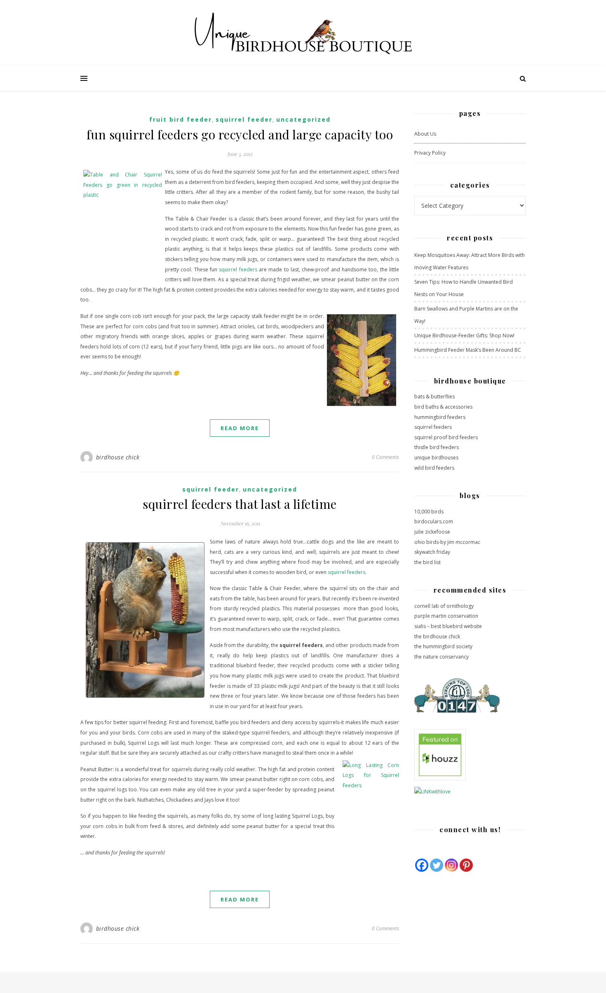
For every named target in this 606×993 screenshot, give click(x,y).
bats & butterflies (434, 396)
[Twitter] (436, 865)
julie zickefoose (432, 531)
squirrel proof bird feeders (446, 437)
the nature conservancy (441, 656)
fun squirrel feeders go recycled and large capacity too (240, 134)
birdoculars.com (433, 521)
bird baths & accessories (443, 406)
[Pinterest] (466, 865)
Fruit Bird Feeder (180, 119)
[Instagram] (451, 865)
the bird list (427, 562)
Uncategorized (303, 119)
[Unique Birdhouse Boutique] (303, 33)
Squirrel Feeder (244, 119)
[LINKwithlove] (470, 792)
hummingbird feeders (439, 417)
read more (240, 428)
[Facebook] (421, 865)
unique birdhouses (436, 457)
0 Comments (385, 457)
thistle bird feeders (436, 447)
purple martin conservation (446, 615)
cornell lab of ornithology (444, 605)
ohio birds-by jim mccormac (447, 542)
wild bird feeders (434, 467)
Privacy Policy (430, 152)
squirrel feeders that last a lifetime (240, 504)
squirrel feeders (238, 269)
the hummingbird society (443, 646)
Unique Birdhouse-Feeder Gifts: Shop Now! (464, 335)
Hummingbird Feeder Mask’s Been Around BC (467, 349)
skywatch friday (432, 551)
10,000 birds (429, 511)
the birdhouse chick (437, 636)
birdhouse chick (118, 457)
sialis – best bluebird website (448, 626)
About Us (425, 133)
